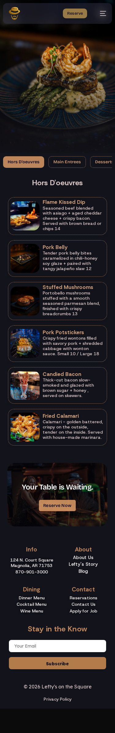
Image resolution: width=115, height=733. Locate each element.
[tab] (23, 162)
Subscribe (57, 663)
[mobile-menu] (100, 13)
